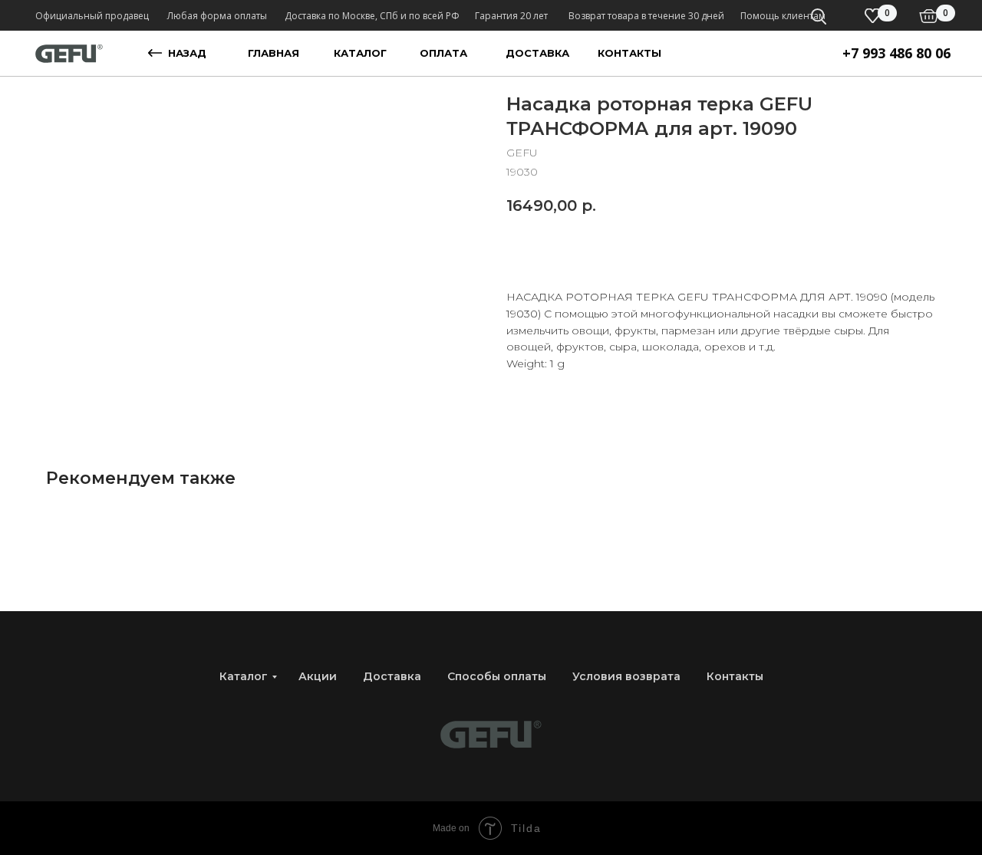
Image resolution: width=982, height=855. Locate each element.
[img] (928, 16)
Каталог (243, 676)
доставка (537, 53)
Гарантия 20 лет (511, 15)
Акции (317, 676)
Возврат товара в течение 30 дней (646, 15)
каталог (360, 53)
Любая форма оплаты (217, 15)
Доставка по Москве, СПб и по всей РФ (372, 15)
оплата (443, 53)
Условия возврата (626, 676)
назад (187, 53)
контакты (629, 53)
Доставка (392, 676)
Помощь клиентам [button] (782, 15)
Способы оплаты (496, 676)
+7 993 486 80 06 (896, 53)
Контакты (735, 676)
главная (273, 53)
